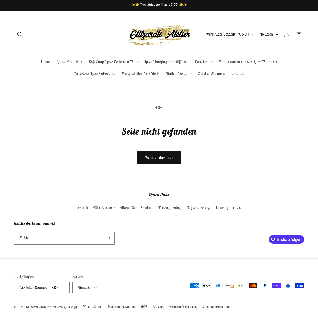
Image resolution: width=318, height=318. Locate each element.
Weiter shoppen (159, 157)
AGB (144, 307)
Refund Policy (198, 207)
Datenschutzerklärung (122, 307)
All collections (104, 207)
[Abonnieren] (108, 238)
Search (82, 207)
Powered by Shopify (64, 307)
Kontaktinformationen (183, 307)
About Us (128, 207)
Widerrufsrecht (92, 307)
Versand (158, 307)
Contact (147, 207)
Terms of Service (228, 207)
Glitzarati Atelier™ (38, 307)
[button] (20, 34)
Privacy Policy (170, 207)
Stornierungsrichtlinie (216, 307)
